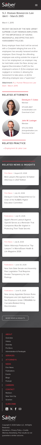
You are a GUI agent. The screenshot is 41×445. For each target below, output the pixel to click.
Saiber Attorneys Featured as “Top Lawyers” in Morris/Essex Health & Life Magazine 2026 (18, 248)
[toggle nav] (36, 5)
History (8, 341)
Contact (10, 389)
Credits (25, 430)
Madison (9, 393)
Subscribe (11, 404)
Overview (9, 338)
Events (8, 374)
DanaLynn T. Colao (30, 99)
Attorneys (11, 359)
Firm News (8, 173)
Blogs (8, 377)
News (8, 364)
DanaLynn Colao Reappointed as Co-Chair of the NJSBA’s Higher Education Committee (19, 199)
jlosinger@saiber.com (30, 130)
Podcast (8, 381)
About (9, 334)
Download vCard (28, 112)
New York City (11, 396)
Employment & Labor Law (15, 148)
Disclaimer (6, 430)
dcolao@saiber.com (29, 109)
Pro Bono (9, 348)
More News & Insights (15, 318)
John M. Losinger (29, 120)
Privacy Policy (16, 430)
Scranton (9, 399)
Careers (10, 385)
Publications (8, 216)
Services (10, 355)
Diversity (9, 344)
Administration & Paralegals (16, 351)
